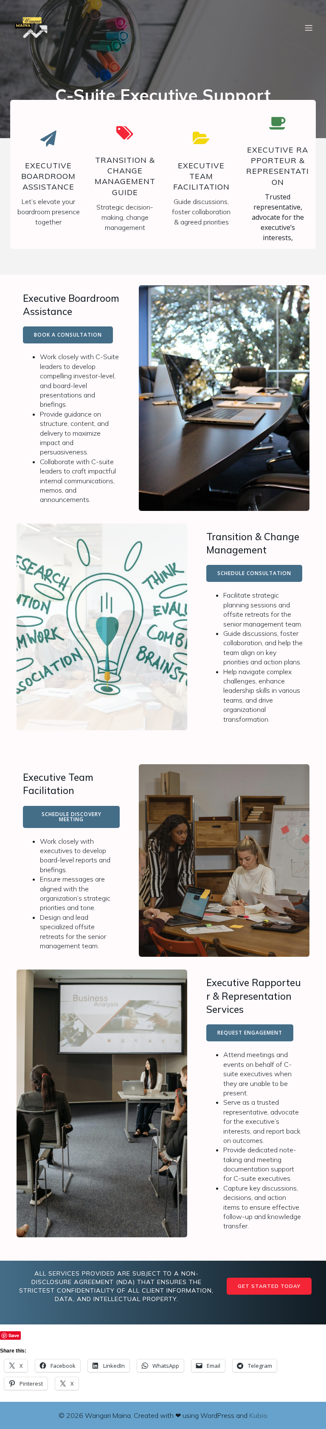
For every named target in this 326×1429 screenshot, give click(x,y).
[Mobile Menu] (308, 27)
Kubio (258, 1415)
